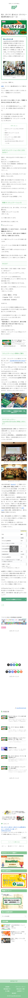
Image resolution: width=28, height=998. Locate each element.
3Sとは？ (7, 135)
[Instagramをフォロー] (12, 671)
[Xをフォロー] (7, 671)
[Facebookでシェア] (11, 664)
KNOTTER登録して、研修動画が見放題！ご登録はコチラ (14, 411)
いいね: (7, 143)
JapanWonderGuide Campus (17, 360)
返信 (25, 837)
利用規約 (7, 986)
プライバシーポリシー (20, 986)
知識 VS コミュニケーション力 (12, 132)
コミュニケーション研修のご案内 (12, 137)
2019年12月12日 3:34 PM (6, 830)
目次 (12, 125)
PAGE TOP (14, 981)
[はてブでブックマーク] (14, 664)
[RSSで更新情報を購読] (21, 671)
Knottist (13, 484)
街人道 (4, 627)
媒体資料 (14, 993)
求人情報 (7, 991)
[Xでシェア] (8, 664)
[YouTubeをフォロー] (15, 671)
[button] (19, 664)
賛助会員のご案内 (21, 989)
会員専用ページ (20, 991)
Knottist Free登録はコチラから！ (14, 599)
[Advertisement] (14, 646)
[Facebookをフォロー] (9, 671)
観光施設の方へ (7, 989)
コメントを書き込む (14, 842)
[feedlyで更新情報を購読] (18, 671)
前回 (2, 86)
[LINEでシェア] (17, 664)
